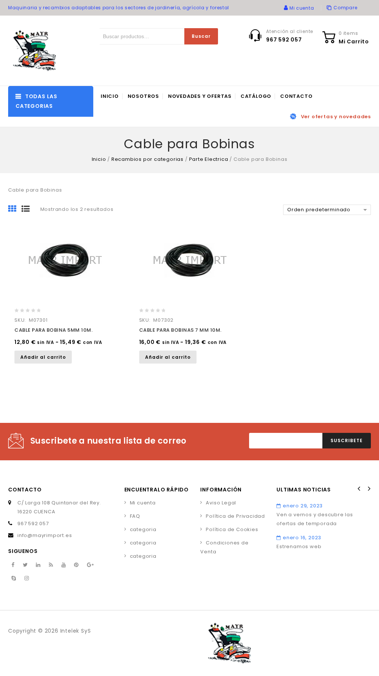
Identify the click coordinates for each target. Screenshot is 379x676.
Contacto (296, 96)
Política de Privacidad (235, 516)
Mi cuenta (143, 502)
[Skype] (14, 578)
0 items (348, 33)
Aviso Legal (221, 502)
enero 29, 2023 (303, 505)
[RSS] (51, 565)
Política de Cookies (232, 529)
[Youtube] (64, 565)
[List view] (28, 209)
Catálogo (256, 96)
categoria (143, 529)
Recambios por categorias (147, 159)
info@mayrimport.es (44, 535)
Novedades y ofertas (200, 96)
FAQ (135, 516)
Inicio (110, 96)
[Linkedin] (38, 565)
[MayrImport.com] (36, 51)
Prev (359, 489)
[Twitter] (25, 565)
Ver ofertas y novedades (336, 116)
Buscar (201, 36)
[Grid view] (14, 209)
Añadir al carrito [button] (43, 357)
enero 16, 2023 (302, 537)
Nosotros (143, 96)
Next (368, 489)
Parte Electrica (208, 159)
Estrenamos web (298, 546)
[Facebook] (13, 565)
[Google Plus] (90, 565)
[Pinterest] (76, 565)
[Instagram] (27, 578)
